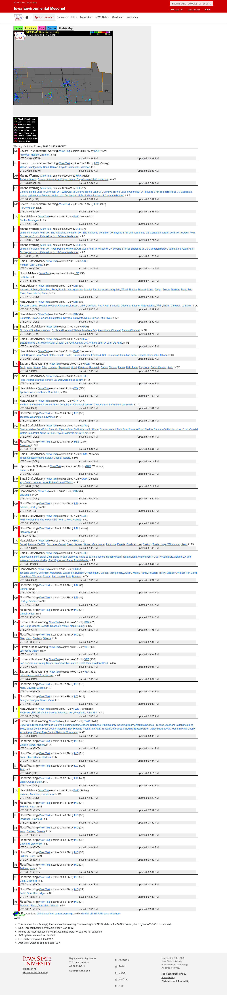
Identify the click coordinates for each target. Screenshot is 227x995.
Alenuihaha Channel (109, 330)
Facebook (123, 959)
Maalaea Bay (89, 330)
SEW (84, 339)
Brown (43, 700)
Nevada (67, 318)
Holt (22, 208)
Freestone (79, 712)
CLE (78, 188)
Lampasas (113, 355)
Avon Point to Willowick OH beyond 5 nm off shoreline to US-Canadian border (124, 248)
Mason (23, 781)
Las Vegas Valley (29, 650)
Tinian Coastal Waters (32, 457)
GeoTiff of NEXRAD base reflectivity (100, 913)
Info (73, 17)
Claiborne (63, 305)
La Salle (24, 277)
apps (208, 9)
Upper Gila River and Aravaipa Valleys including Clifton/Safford (54, 725)
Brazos (46, 576)
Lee (139, 544)
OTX (75, 388)
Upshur (133, 289)
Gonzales (52, 544)
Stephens (144, 367)
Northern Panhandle (31, 404)
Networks (85, 17)
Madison (35, 154)
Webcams (132, 17)
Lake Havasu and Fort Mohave (36, 675)
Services (117, 17)
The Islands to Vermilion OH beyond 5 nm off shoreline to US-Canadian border (125, 232)
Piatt (22, 769)
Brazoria (76, 576)
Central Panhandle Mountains (116, 404)
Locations (30, 28)
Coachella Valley (59, 626)
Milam (163, 355)
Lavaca (32, 544)
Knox (31, 613)
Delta (68, 355)
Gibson (23, 613)
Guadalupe (98, 544)
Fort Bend (191, 572)
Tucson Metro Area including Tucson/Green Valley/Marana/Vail (136, 728)
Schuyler (24, 700)
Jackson (24, 305)
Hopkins (30, 355)
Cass (29, 293)
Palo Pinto (132, 367)
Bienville (114, 305)
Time (41, 28)
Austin (127, 572)
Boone (45, 154)
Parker (121, 367)
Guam (23, 470)
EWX (76, 540)
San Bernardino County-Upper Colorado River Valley (49, 663)
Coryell (142, 355)
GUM (84, 454)
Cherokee (44, 289)
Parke (23, 893)
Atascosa (111, 544)
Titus (183, 289)
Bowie (166, 289)
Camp (45, 293)
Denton (162, 367)
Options (52, 28)
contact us (176, 9)
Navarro (24, 794)
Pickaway (25, 532)
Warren (54, 905)
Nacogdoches (75, 289)
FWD (76, 216)
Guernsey (25, 445)
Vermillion (32, 893)
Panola (62, 289)
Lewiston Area (91, 404)
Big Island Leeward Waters (66, 330)
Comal (62, 544)
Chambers (25, 576)
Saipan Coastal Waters (57, 457)
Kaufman (83, 367)
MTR (84, 425)
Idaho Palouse (74, 404)
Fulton (38, 781)
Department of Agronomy (35, 972)
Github (121, 972)
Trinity (162, 572)
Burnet (23, 544)
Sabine (34, 289)
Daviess (37, 638)
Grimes (104, 572)
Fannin (60, 355)
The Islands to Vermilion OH (66, 232)
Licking (34, 507)
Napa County (77, 626)
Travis (156, 544)
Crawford (37, 819)
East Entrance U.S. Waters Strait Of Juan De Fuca (47, 342)
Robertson (25, 712)
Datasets (61, 17)
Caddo (33, 305)
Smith (150, 289)
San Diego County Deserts (34, 626)
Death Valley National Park (93, 663)
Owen (32, 744)
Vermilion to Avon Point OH (35, 232)
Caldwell (175, 305)
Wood (124, 289)
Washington (36, 417)
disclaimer (194, 9)
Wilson (87, 544)
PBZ (76, 441)
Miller (87, 318)
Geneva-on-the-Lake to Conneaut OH (40, 191)
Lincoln (74, 305)
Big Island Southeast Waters (35, 330)
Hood (74, 367)
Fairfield (24, 507)
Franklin (175, 289)
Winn (159, 305)
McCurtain (25, 494)
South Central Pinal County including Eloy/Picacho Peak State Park (63, 728)
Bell (104, 355)
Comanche (153, 355)
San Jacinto (58, 576)
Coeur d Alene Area (54, 404)
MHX (78, 175)
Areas (48, 17)
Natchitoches (148, 305)
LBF (96, 204)
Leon (70, 712)
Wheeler (29, 208)
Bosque (62, 712)
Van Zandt (42, 355)
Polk (68, 576)
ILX (76, 696)
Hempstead (55, 318)
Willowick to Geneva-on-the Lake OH (82, 191)
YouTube (123, 979)
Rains (52, 355)
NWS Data (101, 17)
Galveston (68, 572)
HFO (84, 326)
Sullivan (24, 806)
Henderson (48, 794)
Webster (52, 305)
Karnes (78, 544)
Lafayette (78, 318)
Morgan (34, 700)
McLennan (38, 712)
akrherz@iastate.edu (79, 970)
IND (76, 413)
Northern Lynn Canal (31, 264)
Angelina (115, 289)
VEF (86, 647)
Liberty (33, 572)
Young (37, 367)
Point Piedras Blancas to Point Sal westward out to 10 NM (51, 379)
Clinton (54, 167)
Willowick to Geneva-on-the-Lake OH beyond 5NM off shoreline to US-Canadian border (75, 195)
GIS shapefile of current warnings (55, 913)
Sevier (94, 318)
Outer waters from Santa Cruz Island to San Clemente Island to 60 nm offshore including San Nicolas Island (78, 556)
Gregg (158, 289)
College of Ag (29, 968)
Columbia (25, 318)
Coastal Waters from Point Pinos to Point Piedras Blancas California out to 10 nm (144, 429)
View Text (64, 151)
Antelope (24, 154)
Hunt (22, 355)
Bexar (70, 544)
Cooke (23, 220)
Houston (153, 572)
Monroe (41, 744)
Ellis (44, 367)
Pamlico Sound (28, 179)
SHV (76, 285)
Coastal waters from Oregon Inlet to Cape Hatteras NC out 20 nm (73, 179)
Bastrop (147, 544)
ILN (76, 503)
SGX (87, 622)
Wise (29, 367)
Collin (154, 367)
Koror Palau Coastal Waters (57, 482)
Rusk (54, 289)
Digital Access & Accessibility (175, 981)
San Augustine (101, 289)
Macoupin (74, 167)
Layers (18, 28)
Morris (37, 293)
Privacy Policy (168, 977)
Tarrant (113, 367)
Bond (46, 167)
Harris (144, 572)
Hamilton (125, 355)
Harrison (24, 289)
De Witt (41, 544)
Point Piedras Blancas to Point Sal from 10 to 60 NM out (50, 519)
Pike (22, 638)
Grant (166, 305)
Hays (163, 544)
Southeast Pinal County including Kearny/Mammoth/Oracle (122, 725)
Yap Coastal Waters (30, 482)
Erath (22, 367)
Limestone (51, 712)
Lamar (86, 355)
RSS (120, 985)
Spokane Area (27, 392)
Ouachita (125, 305)
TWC (87, 721)
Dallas (104, 367)
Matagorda (56, 572)
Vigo (32, 868)
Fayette (63, 167)
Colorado (43, 572)
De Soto (91, 305)
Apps (37, 17)
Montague (33, 220)
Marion (23, 167)
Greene (41, 687)
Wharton (37, 576)
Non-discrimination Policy (174, 973)
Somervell (64, 367)
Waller (135, 572)
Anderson (35, 794)
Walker (181, 572)
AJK (83, 261)
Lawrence (49, 417)
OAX (96, 151)
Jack (170, 367)
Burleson (80, 572)
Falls (89, 712)
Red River (103, 305)
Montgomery (35, 167)
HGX (76, 569)
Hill (95, 712)
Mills (134, 355)
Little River (105, 318)
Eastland (96, 355)
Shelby (88, 289)
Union (83, 305)
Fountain (24, 905)
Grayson (77, 355)
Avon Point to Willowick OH (66, 248)
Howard (43, 318)
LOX (83, 376)
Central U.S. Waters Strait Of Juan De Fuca (98, 342)
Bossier (43, 305)
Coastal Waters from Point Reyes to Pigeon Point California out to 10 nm (59, 429)
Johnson (52, 367)
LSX (96, 163)
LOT (76, 273)
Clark (22, 880)
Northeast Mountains (48, 392)
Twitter (121, 966)
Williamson (173, 544)
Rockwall (94, 367)
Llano (184, 544)
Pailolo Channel (131, 330)
